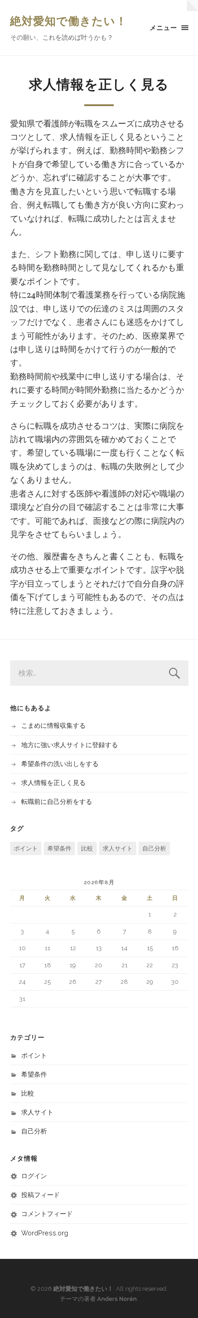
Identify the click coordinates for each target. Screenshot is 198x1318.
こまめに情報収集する (53, 725)
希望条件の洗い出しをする (60, 763)
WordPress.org (44, 1233)
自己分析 (154, 848)
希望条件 (59, 848)
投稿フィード (40, 1194)
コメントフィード (47, 1213)
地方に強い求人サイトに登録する (69, 745)
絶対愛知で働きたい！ (68, 21)
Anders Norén (117, 1298)
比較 (87, 848)
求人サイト (118, 848)
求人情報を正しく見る (53, 782)
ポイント (26, 848)
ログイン (34, 1176)
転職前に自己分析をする (56, 801)
